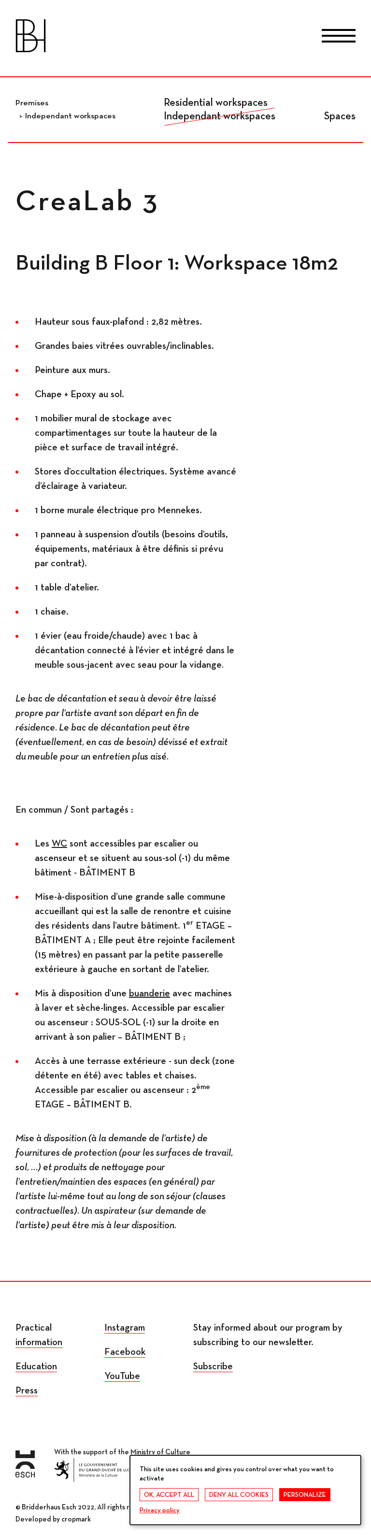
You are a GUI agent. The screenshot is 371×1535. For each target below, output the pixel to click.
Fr (147, 37)
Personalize (305, 1495)
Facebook (124, 1352)
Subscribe (213, 1366)
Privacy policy (160, 1510)
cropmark (76, 1519)
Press (26, 1390)
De (185, 37)
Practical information (38, 1335)
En (224, 37)
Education (36, 1366)
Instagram (124, 1328)
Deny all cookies (239, 1495)
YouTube (122, 1376)
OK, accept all (169, 1495)
